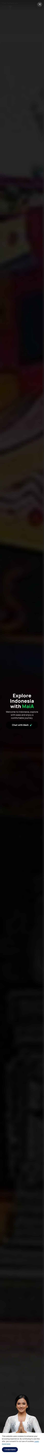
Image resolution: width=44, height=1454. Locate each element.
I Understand (9, 1449)
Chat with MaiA (20, 724)
